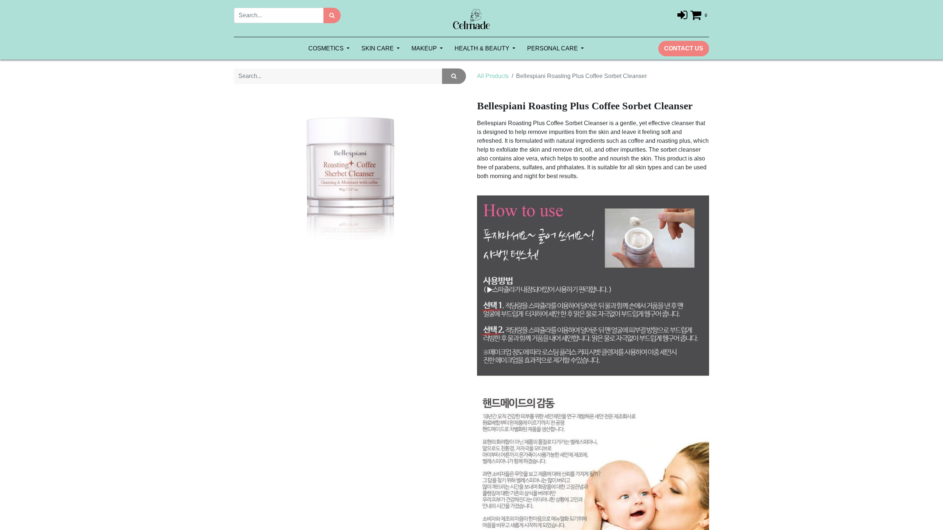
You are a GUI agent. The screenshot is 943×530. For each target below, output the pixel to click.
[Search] (332, 15)
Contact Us (683, 48)
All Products (493, 76)
